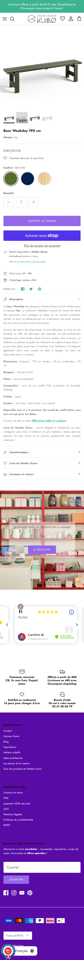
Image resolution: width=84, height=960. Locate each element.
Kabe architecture (13, 758)
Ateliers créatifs (11, 752)
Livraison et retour (13, 792)
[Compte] (70, 19)
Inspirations (9, 747)
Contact (7, 731)
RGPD (6, 825)
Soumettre (16, 879)
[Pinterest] (29, 892)
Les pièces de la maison (16, 763)
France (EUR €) (14, 936)
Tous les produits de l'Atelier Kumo (22, 769)
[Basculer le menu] (4, 19)
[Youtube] (21, 892)
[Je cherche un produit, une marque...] (14, 19)
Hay (15, 137)
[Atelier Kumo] (42, 19)
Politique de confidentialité (18, 820)
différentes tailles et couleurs (49, 421)
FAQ (5, 798)
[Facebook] (5, 892)
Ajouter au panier (42, 221)
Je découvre (42, 549)
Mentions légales (12, 814)
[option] (42, 67)
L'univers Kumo (11, 736)
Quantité (8, 193)
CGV (6, 809)
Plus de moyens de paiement (42, 245)
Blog (6, 742)
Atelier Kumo (17, 945)
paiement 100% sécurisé (16, 804)
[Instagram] (13, 892)
